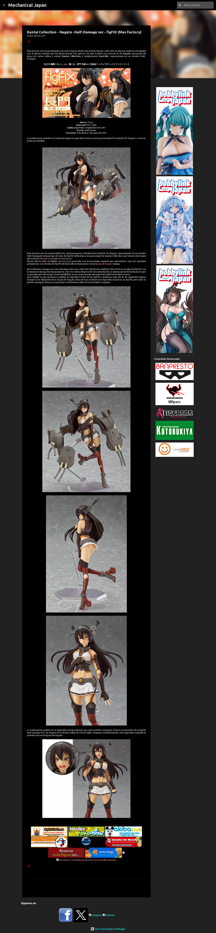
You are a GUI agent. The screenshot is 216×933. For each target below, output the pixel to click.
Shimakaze (45, 258)
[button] (28, 42)
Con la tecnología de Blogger (109, 929)
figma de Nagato (103, 264)
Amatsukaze (64, 258)
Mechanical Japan (27, 5)
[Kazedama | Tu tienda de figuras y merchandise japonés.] (86, 859)
